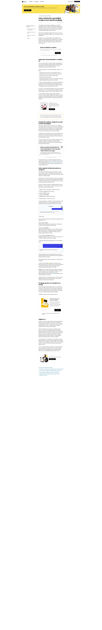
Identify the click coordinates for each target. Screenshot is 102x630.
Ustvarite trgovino (27, 10)
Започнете (77, 1)
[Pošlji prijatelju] (62, 22)
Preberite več (52, 359)
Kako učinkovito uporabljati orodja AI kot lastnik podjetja (49, 372)
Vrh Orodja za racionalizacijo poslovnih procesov (50, 370)
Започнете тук (70, 1)
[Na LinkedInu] (59, 22)
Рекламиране (36, 1)
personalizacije (55, 272)
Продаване (31, 1)
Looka (44, 89)
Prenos (57, 310)
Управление (42, 1)
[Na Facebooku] (58, 22)
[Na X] (61, 22)
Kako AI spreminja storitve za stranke (45, 367)
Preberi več (52, 109)
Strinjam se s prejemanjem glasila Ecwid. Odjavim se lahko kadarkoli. (49, 55)
